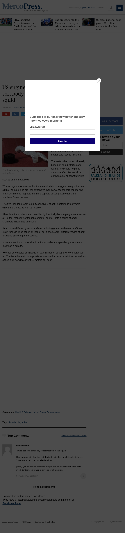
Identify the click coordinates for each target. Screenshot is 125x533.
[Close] (99, 80)
